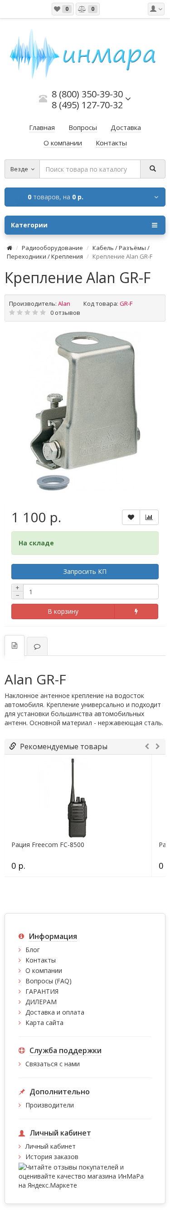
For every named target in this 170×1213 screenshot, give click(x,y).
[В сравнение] (149, 517)
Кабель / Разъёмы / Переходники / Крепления (78, 252)
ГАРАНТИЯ (41, 991)
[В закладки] (131, 517)
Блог (32, 949)
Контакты (40, 960)
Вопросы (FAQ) (48, 981)
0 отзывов (65, 312)
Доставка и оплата (54, 1012)
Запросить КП (85, 571)
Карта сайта (44, 1022)
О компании (43, 970)
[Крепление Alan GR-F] (85, 411)
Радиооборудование (52, 248)
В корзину (63, 611)
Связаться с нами (52, 1063)
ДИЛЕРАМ (41, 1001)
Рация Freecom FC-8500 (47, 845)
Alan (64, 303)
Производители (49, 1105)
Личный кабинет (50, 1146)
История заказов (51, 1156)
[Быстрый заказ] (136, 611)
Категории (29, 225)
